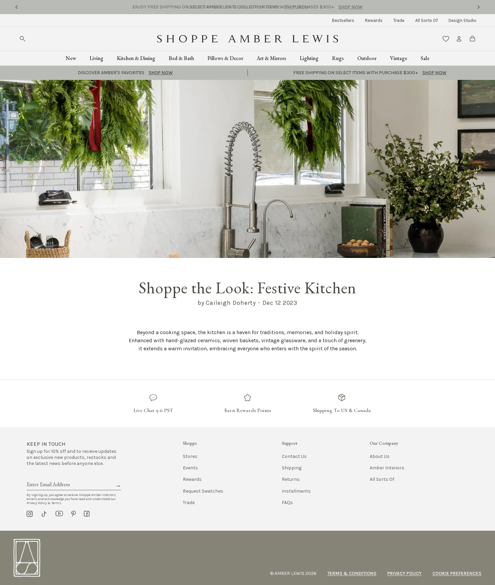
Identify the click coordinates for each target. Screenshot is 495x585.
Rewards (374, 20)
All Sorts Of (426, 20)
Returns (291, 479)
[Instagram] (30, 513)
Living (96, 58)
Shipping (291, 468)
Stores (190, 456)
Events (190, 468)
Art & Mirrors (271, 58)
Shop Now (296, 7)
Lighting (309, 58)
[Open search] (23, 39)
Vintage (398, 58)
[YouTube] (59, 513)
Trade (398, 20)
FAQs (287, 502)
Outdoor (366, 58)
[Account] (459, 39)
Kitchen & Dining (136, 58)
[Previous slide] (16, 7)
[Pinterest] (73, 513)
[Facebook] (87, 513)
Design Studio (462, 20)
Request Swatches (203, 491)
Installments (296, 491)
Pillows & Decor (225, 58)
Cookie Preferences (457, 573)
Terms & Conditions (351, 573)
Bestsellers (343, 20)
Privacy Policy (404, 573)
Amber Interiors (387, 468)
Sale (425, 58)
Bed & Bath (181, 58)
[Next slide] (478, 7)
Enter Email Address (48, 476)
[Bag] (472, 39)
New (71, 58)
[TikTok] (44, 513)
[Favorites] (446, 38)
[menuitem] (343, 20)
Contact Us (294, 456)
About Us (380, 456)
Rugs (338, 58)
